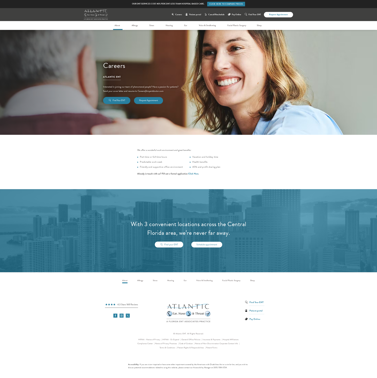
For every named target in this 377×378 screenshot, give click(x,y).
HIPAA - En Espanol (171, 339)
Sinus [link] (151, 25)
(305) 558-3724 (220, 367)
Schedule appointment (206, 244)
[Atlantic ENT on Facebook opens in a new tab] (115, 316)
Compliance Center (145, 343)
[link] (121, 305)
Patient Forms (211, 347)
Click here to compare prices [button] (226, 4)
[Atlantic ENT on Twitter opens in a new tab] (128, 316)
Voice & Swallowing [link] (207, 25)
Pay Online (236, 14)
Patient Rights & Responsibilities (190, 347)
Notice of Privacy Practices (167, 343)
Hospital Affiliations (231, 339)
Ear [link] (185, 25)
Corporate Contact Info (229, 343)
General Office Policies (191, 339)
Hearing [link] (169, 25)
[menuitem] (118, 25)
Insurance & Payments (212, 339)
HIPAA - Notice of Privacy (150, 339)
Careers (178, 14)
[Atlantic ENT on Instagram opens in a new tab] (122, 316)
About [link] (117, 25)
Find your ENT (171, 244)
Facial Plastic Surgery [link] (236, 25)
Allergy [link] (135, 25)
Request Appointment (278, 14)
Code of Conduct (187, 343)
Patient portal (195, 14)
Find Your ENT (254, 14)
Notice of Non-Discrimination (207, 343)
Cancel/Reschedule (216, 14)
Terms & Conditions (168, 347)
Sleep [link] (259, 25)
